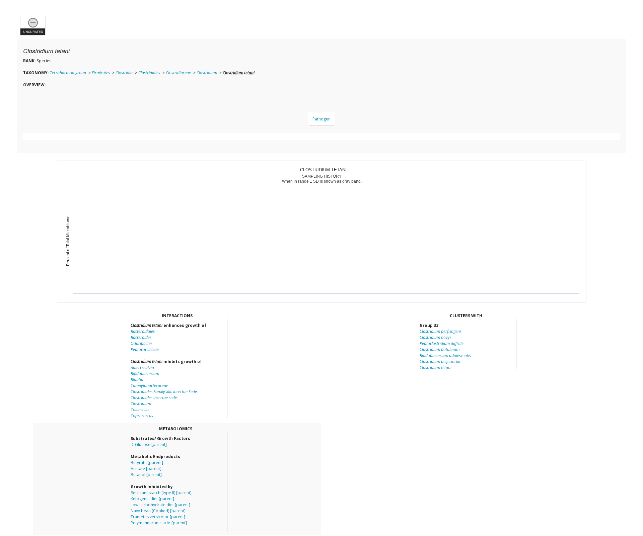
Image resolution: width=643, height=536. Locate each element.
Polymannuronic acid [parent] (159, 523)
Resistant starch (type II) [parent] (161, 493)
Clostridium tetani (435, 367)
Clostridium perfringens (440, 331)
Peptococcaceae (145, 349)
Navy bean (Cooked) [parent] (158, 511)
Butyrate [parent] (147, 462)
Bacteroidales (143, 331)
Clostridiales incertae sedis (154, 397)
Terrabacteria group (68, 73)
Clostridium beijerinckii (440, 361)
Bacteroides (141, 337)
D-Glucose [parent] (149, 444)
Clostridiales (149, 73)
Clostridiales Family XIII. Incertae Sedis (164, 391)
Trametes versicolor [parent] (158, 517)
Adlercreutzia (142, 367)
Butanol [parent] (146, 474)
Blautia (137, 379)
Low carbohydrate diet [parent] (160, 505)
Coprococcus (142, 416)
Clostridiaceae (178, 73)
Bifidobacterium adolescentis (445, 355)
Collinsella (140, 410)
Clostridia (124, 73)
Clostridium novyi (435, 337)
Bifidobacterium (145, 373)
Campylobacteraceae (149, 385)
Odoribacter (141, 343)
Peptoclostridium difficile (441, 343)
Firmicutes (101, 73)
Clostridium (207, 73)
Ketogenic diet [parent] (152, 499)
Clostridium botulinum (439, 349)
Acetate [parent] (146, 468)
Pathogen (321, 119)
